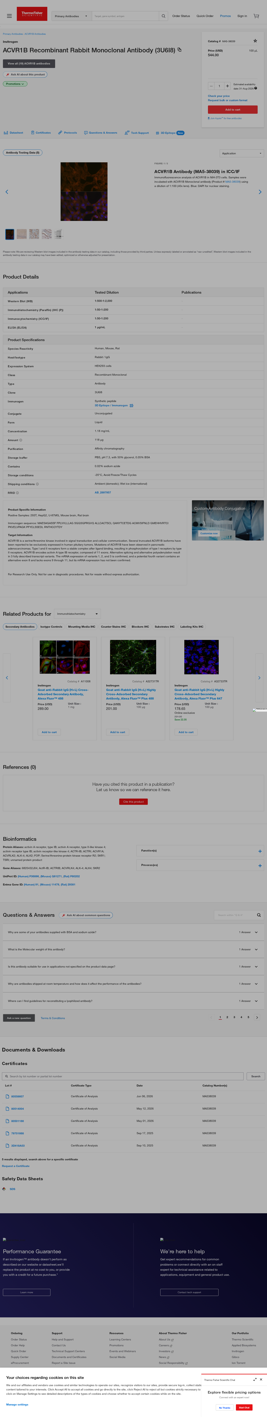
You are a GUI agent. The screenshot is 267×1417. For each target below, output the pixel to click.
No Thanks (224, 1407)
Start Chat (244, 1407)
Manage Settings (17, 1404)
